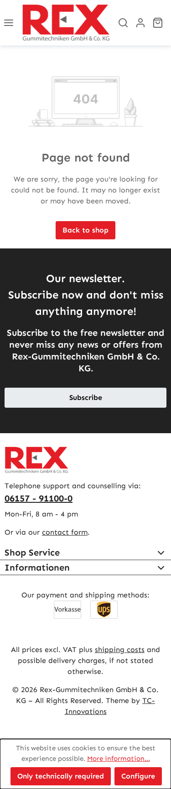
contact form (65, 532)
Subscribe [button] (85, 397)
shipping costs (120, 649)
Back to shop (85, 230)
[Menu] (8, 22)
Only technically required (60, 776)
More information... (118, 758)
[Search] (123, 22)
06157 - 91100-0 (39, 498)
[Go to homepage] (66, 23)
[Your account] (140, 22)
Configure (138, 776)
